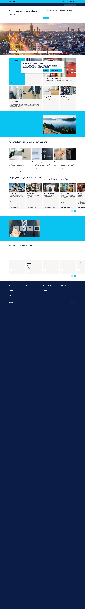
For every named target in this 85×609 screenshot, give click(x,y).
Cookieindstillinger (26, 69)
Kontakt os (41, 4)
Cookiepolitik (31, 67)
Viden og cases (28, 4)
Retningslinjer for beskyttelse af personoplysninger (41, 67)
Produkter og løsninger (12, 4)
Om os (35, 4)
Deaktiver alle (45, 70)
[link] (13, 52)
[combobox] (70, 5)
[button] (22, 4)
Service (21, 4)
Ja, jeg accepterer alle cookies (56, 70)
